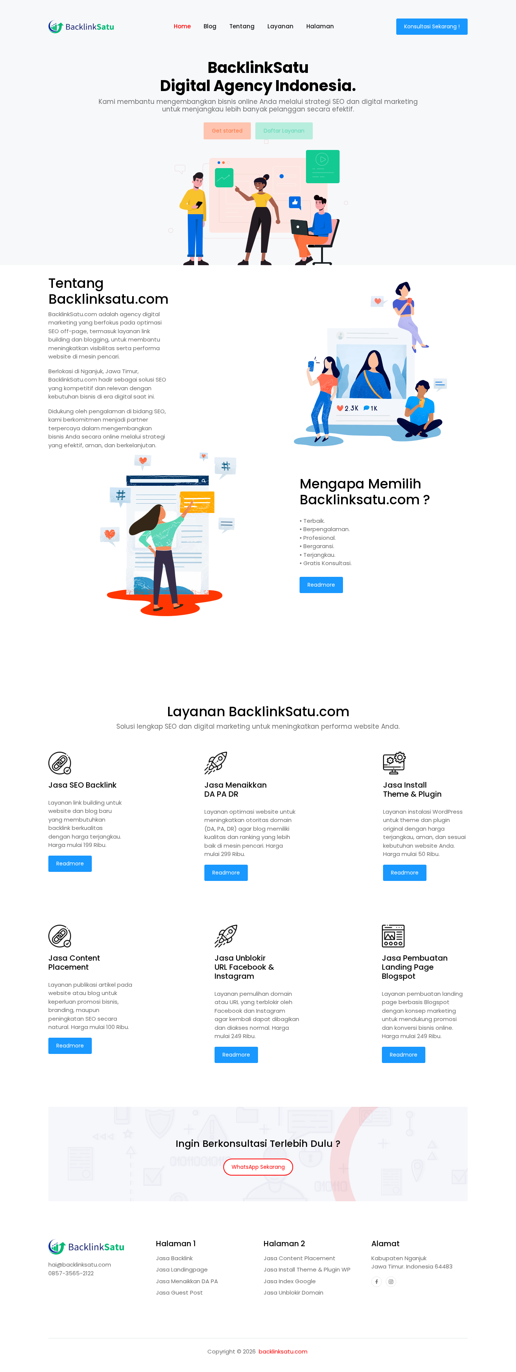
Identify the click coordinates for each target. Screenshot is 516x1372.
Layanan (280, 26)
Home (185, 26)
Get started (227, 130)
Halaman (320, 26)
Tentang (242, 26)
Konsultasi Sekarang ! (432, 26)
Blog (210, 26)
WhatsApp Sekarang (258, 1167)
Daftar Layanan (284, 130)
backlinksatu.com (283, 1351)
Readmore (321, 585)
